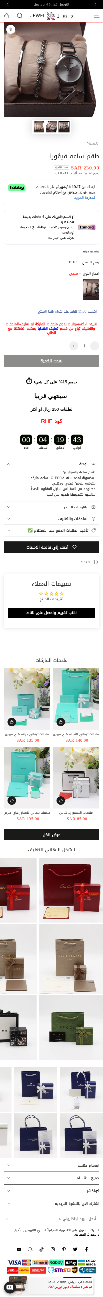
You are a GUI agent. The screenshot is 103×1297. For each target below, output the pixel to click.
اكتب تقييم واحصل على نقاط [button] (51, 612)
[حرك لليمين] (8, 4)
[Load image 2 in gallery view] (51, 126)
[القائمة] (96, 15)
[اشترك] (7, 1219)
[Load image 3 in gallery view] (39, 126)
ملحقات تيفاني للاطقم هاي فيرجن (76, 734)
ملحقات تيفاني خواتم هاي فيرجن (27, 734)
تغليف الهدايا (48, 328)
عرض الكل (51, 835)
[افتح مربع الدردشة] (10, 1288)
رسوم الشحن (92, 173)
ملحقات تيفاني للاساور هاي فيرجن (27, 812)
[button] (19, 15)
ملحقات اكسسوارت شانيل (76, 812)
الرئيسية (93, 143)
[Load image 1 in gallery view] (64, 126)
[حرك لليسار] (95, 4)
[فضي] (91, 289)
